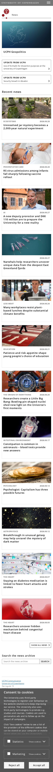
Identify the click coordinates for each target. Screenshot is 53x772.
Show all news (39, 645)
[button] (49, 3)
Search (45, 661)
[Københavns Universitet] (5, 14)
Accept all (39, 765)
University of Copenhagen (13, 683)
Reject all (14, 765)
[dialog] (26, 730)
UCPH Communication (11, 681)
